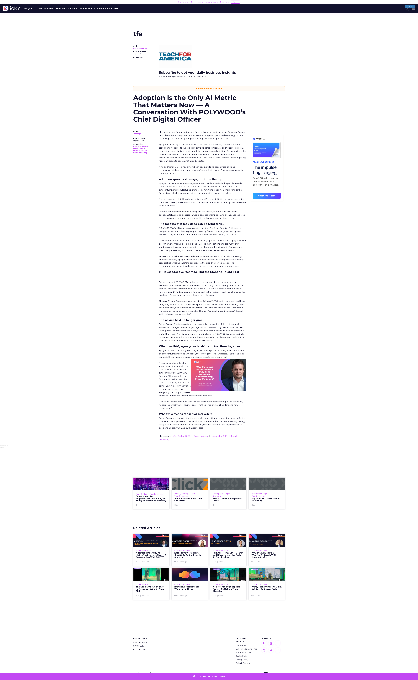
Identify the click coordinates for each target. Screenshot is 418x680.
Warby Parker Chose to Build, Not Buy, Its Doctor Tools (267, 584)
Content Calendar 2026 (106, 8)
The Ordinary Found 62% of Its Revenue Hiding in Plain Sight (151, 584)
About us (240, 642)
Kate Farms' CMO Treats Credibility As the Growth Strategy (190, 550)
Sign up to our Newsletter (209, 676)
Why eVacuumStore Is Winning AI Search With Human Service (267, 550)
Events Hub (86, 8)
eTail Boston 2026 (140, 146)
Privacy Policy (242, 660)
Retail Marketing (140, 153)
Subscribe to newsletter (246, 649)
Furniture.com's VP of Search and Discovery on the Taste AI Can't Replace (228, 550)
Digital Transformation (153, 494)
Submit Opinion (243, 663)
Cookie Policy (242, 656)
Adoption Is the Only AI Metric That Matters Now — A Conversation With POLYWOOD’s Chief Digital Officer (151, 550)
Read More (224, 2)
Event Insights (139, 148)
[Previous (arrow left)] (1, 447)
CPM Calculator (45, 8)
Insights (28, 8)
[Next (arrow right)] (3, 447)
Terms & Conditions (244, 652)
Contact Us (241, 645)
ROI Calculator (139, 650)
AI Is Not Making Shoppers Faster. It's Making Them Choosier (228, 584)
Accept (235, 2)
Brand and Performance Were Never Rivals (190, 584)
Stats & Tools (140, 639)
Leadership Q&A (140, 150)
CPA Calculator (139, 646)
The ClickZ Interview (66, 8)
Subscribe (410, 6)
